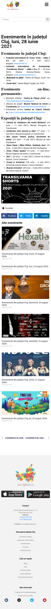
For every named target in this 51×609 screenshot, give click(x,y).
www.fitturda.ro (20, 63)
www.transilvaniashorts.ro (25, 75)
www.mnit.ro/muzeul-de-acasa (33, 107)
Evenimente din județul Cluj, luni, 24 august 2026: (25, 266)
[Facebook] (6, 600)
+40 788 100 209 (25, 519)
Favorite (9, 208)
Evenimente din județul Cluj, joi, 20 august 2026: (24, 418)
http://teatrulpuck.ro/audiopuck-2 (20, 101)
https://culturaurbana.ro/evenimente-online (27, 112)
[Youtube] (44, 600)
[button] (46, 4)
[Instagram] (19, 600)
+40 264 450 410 (25, 517)
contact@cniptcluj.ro (29, 524)
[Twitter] (32, 600)
